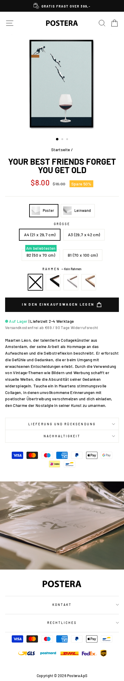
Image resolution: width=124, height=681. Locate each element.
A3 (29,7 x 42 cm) (84, 234)
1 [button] (57, 139)
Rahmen (61, 269)
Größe (62, 224)
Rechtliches (62, 623)
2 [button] (62, 139)
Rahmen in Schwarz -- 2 (53, 282)
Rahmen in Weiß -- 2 (71, 282)
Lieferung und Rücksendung (62, 424)
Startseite (60, 149)
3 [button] (67, 139)
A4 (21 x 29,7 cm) (40, 234)
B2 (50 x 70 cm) (40, 255)
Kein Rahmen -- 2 (35, 282)
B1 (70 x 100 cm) (83, 255)
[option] (62, 6)
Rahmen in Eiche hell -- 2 (89, 282)
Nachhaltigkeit (62, 436)
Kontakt (61, 604)
